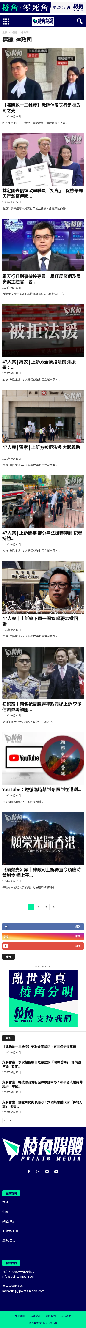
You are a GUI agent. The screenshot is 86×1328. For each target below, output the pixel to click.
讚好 (77, 926)
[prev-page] (4, 1120)
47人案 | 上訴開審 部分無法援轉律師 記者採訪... (42, 535)
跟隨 (77, 936)
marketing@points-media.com (23, 1291)
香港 (5, 1202)
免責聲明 (20, 1316)
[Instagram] (38, 1172)
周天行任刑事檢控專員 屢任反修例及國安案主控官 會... (41, 278)
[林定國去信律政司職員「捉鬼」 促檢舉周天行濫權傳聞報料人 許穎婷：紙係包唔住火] (43, 159)
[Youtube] (57, 1172)
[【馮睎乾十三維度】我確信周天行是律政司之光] (43, 74)
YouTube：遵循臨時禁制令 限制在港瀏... (41, 789)
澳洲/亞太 (8, 1240)
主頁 (4, 32)
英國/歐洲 (8, 1221)
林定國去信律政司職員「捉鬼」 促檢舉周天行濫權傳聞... (42, 193)
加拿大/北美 (10, 1231)
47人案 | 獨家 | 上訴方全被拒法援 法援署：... (39, 364)
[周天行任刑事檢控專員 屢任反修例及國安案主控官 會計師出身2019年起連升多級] (43, 245)
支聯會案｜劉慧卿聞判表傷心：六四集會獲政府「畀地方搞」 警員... (42, 1104)
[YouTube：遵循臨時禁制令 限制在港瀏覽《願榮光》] (43, 758)
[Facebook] (29, 1172)
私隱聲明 (35, 1316)
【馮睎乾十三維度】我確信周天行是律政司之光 (41, 107)
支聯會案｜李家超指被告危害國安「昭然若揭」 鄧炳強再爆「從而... (41, 1064)
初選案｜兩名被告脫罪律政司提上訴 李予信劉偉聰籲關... (42, 706)
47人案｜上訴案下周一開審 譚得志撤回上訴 (42, 621)
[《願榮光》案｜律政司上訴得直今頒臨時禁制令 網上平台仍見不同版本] (43, 838)
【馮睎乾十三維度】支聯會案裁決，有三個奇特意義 (39, 1046)
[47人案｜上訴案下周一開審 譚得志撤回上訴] (43, 587)
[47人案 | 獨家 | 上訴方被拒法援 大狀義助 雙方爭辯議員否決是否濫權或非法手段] (43, 416)
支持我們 (66, 1316)
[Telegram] (48, 1172)
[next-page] (10, 1120)
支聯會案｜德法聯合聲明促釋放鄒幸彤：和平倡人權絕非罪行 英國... (42, 1084)
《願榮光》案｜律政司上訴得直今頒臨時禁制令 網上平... (41, 872)
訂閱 (77, 946)
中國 (5, 1211)
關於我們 (51, 1316)
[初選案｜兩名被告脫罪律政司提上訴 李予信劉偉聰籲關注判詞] (43, 673)
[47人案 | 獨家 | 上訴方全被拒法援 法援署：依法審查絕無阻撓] (43, 330)
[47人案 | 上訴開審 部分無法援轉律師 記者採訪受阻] (43, 501)
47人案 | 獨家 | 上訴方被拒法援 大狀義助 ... (41, 450)
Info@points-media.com (19, 1276)
